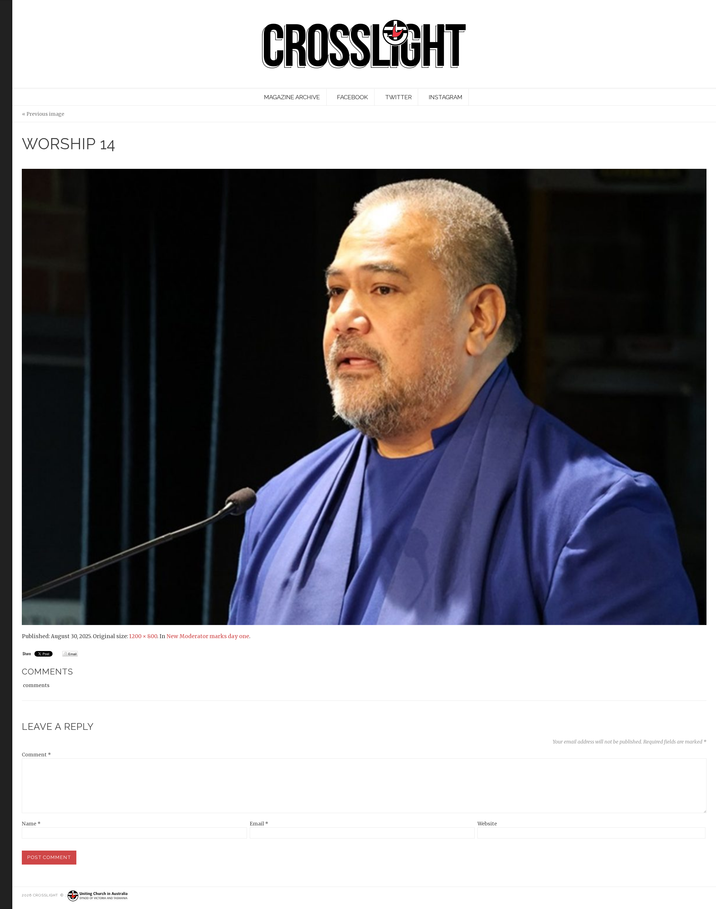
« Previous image (43, 114)
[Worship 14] (364, 396)
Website (487, 824)
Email (259, 824)
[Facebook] (5, 77)
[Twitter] (5, 68)
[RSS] (6, 30)
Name (31, 824)
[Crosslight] (364, 44)
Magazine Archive (292, 97)
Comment (36, 755)
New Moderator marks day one (207, 636)
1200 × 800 (143, 636)
